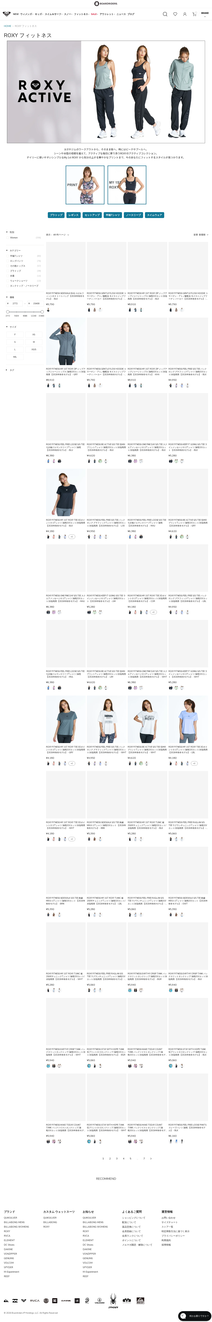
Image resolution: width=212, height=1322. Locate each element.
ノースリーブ (133, 215)
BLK (48, 310)
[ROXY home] (7, 14)
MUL (59, 461)
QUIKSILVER (10, 1217)
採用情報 (166, 1244)
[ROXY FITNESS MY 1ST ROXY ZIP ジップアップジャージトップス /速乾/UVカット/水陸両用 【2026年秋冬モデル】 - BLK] (147, 265)
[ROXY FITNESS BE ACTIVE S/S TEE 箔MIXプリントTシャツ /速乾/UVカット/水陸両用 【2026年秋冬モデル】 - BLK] (106, 417)
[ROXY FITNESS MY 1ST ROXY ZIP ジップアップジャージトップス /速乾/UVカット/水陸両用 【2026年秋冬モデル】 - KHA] (147, 341)
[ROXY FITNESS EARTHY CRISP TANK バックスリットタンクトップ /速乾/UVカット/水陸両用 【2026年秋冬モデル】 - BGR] (147, 946)
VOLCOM (9, 1262)
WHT (187, 385)
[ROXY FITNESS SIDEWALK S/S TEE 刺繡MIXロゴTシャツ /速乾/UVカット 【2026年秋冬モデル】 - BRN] (66, 870)
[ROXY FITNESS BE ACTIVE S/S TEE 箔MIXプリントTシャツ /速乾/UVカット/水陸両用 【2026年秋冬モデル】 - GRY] (188, 492)
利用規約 (166, 1240)
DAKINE (8, 1249)
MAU (54, 461)
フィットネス (81, 14)
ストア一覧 (167, 1226)
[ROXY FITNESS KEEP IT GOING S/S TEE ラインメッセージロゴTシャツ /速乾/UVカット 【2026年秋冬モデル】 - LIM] (106, 568)
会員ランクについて (132, 1235)
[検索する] (165, 14)
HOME (7, 26)
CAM (94, 310)
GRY (135, 310)
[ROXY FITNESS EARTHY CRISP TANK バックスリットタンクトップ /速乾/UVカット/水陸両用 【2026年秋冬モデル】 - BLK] (188, 946)
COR (54, 537)
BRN (94, 839)
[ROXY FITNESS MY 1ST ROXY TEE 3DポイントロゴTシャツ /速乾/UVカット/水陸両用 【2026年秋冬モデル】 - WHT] (66, 795)
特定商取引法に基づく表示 (175, 1231)
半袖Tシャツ (113, 215)
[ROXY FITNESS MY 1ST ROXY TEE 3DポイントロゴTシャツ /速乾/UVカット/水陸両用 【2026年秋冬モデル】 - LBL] (188, 719)
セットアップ (92, 215)
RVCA (7, 1235)
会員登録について (131, 1231)
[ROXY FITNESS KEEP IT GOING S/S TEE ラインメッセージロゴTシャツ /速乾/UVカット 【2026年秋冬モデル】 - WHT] (188, 643)
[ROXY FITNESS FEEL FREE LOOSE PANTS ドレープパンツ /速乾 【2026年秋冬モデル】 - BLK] (188, 1097)
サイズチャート (170, 1222)
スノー (67, 14)
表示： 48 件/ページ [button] (56, 234)
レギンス (74, 215)
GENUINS (9, 1258)
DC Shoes (9, 1244)
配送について (129, 1222)
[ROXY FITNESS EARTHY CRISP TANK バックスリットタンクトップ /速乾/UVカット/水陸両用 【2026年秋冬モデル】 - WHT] (66, 1021)
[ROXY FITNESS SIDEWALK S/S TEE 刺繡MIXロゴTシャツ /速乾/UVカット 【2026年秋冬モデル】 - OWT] (188, 870)
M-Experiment (11, 1271)
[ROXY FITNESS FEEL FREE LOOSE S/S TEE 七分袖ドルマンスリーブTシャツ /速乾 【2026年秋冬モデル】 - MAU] (147, 492)
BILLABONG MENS (14, 1222)
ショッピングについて (133, 1217)
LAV (176, 385)
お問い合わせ (169, 1217)
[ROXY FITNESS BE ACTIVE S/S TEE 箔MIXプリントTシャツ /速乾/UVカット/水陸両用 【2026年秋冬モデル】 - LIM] (106, 643)
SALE (94, 14)
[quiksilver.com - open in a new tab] (6, 1300)
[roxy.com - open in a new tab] (23, 1300)
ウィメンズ (26, 14)
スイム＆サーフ (53, 14)
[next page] (151, 1159)
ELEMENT (9, 1240)
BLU (48, 461)
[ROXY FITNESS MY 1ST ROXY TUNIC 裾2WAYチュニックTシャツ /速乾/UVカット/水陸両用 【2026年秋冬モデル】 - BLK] (147, 795)
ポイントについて (131, 1240)
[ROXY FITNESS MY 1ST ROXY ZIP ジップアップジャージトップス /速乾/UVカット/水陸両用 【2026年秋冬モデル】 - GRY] (66, 341)
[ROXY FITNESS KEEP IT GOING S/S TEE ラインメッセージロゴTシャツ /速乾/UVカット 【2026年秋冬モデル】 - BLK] (188, 417)
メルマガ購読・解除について (137, 1244)
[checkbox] (24, 237)
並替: (199, 234)
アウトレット (107, 14)
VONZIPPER (10, 1253)
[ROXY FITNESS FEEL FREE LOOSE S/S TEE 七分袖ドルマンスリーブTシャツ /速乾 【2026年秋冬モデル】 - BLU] (66, 417)
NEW (16, 14)
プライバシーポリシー (173, 1235)
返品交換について (131, 1226)
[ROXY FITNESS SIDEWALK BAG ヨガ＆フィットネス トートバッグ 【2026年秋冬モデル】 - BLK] (66, 265)
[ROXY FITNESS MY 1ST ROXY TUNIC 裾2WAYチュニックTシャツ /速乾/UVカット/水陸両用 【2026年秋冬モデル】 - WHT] (66, 946)
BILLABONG (50, 1222)
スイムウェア (154, 215)
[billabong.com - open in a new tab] (15, 1300)
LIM (100, 461)
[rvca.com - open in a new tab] (35, 1300)
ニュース (121, 14)
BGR (130, 990)
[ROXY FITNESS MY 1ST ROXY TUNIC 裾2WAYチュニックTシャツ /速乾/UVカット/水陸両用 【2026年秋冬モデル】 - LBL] (106, 870)
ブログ (130, 14)
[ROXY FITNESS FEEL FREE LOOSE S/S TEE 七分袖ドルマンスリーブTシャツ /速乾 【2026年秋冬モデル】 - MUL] (66, 643)
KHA (141, 310)
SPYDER (8, 1267)
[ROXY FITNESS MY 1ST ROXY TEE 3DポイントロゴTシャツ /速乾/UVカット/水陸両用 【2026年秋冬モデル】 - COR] (147, 568)
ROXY (7, 1231)
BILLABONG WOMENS (16, 1226)
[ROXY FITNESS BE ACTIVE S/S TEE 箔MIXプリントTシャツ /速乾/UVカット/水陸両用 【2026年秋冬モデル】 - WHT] (147, 719)
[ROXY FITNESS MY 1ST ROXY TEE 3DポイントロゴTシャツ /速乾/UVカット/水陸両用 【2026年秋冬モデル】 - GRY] (66, 719)
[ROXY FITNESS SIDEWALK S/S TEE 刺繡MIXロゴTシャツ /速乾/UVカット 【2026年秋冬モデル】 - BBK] (106, 795)
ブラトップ (56, 215)
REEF (7, 1276)
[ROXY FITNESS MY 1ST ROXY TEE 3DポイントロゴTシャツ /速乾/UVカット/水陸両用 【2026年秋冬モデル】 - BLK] (66, 492)
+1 (72, 536)
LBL (182, 385)
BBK (89, 310)
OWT (100, 310)
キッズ (38, 14)
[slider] (7, 311)
